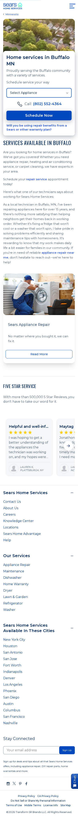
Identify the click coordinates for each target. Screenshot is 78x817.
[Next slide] (68, 446)
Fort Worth (12, 665)
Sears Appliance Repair (29, 324)
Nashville (10, 723)
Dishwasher (12, 578)
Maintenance (13, 571)
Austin (8, 704)
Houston (10, 646)
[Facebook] (26, 784)
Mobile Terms (32, 805)
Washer (9, 610)
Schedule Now (39, 115)
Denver (9, 678)
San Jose (10, 659)
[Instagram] (8, 784)
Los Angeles (12, 684)
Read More (39, 354)
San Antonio (13, 652)
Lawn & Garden (15, 597)
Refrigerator (13, 603)
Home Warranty (16, 584)
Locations (10, 527)
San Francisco (14, 717)
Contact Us (12, 502)
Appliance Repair (16, 565)
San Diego (11, 697)
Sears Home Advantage (22, 534)
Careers (9, 514)
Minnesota (12, 14)
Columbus (11, 710)
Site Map (65, 805)
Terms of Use (14, 805)
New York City (14, 640)
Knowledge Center (18, 521)
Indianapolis (12, 672)
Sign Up (67, 750)
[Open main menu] (72, 6)
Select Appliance (23, 93)
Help (7, 540)
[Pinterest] (20, 784)
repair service (36, 179)
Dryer (7, 590)
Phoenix (9, 691)
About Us (10, 508)
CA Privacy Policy (48, 796)
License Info (50, 805)
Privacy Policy (26, 796)
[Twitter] (14, 784)
